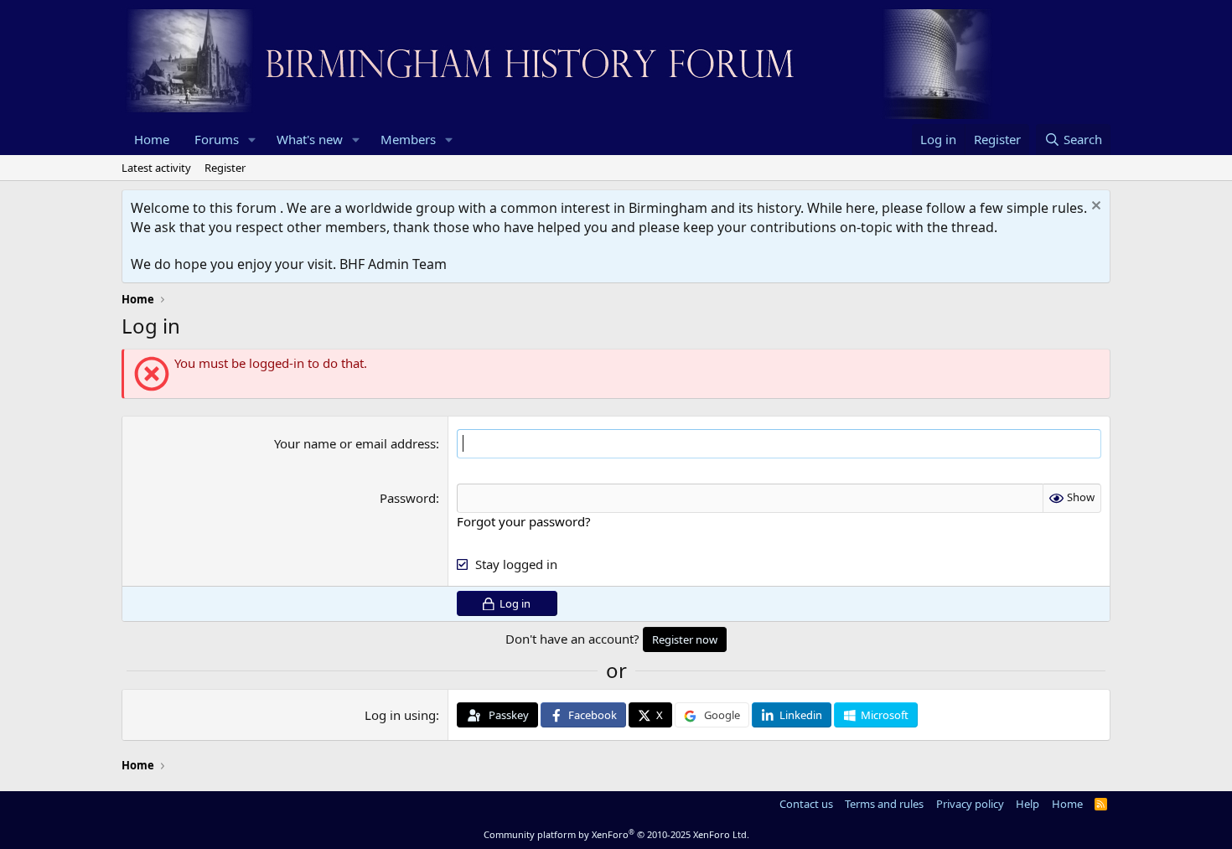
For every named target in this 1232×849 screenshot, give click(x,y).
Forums (216, 139)
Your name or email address (355, 443)
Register (225, 167)
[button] (252, 139)
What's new (310, 139)
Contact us (806, 803)
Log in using (400, 715)
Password (408, 497)
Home (151, 139)
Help (1027, 803)
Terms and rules (884, 803)
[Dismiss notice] (1094, 207)
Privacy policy (970, 803)
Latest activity (156, 167)
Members (408, 139)
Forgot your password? (524, 521)
